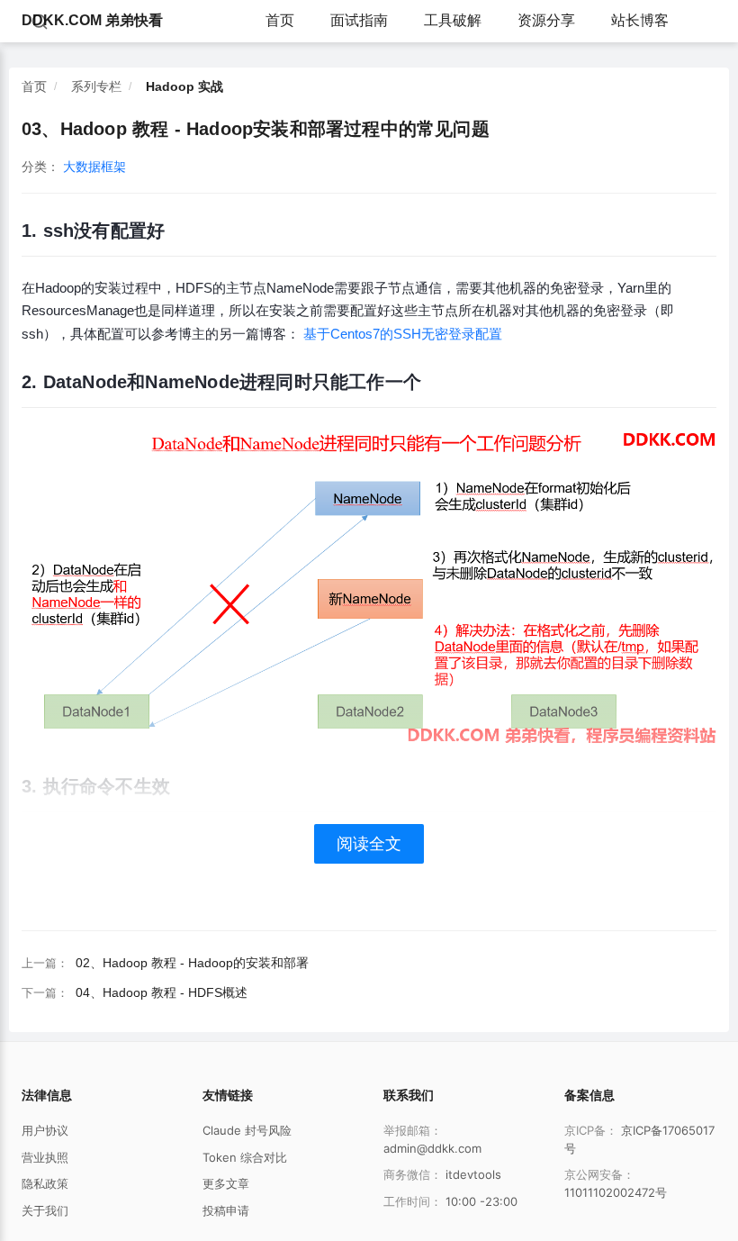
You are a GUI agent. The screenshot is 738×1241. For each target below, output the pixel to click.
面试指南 (359, 20)
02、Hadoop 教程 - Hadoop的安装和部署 (192, 963)
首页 (280, 20)
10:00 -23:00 (482, 1201)
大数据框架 (94, 166)
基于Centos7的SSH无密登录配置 (402, 333)
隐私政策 (45, 1183)
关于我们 (45, 1210)
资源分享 (546, 20)
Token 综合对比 (244, 1157)
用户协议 (45, 1130)
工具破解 (453, 20)
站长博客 (640, 20)
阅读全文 (369, 844)
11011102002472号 (615, 1192)
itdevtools (473, 1174)
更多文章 (225, 1183)
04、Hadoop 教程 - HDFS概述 (162, 992)
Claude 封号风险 (247, 1130)
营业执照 (45, 1157)
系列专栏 (96, 86)
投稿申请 (225, 1210)
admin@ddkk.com (432, 1148)
